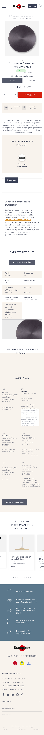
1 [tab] (13, 577)
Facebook (3, 694)
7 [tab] (26, 577)
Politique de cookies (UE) (36, 728)
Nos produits (6, 701)
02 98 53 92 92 (17, 686)
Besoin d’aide (6, 715)
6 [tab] (24, 577)
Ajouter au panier (30, 94)
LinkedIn (13, 694)
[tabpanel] (22, 38)
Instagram (17, 694)
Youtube (8, 694)
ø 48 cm (32, 81)
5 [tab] (22, 577)
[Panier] (40, 6)
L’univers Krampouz (8, 708)
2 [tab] (15, 577)
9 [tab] (30, 577)
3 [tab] (17, 577)
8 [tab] (28, 577)
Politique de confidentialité (21, 728)
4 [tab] (19, 577)
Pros (31, 6)
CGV (13, 727)
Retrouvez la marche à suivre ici (18, 220)
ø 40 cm (11, 81)
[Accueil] (10, 16)
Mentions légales (6, 728)
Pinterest (22, 694)
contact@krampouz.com (12, 689)
